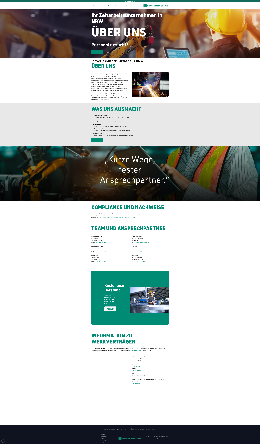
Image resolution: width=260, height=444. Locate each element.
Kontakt (103, 442)
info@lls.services (136, 370)
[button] (3, 441)
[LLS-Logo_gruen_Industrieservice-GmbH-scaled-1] (156, 6)
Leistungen (103, 436)
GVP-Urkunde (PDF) (104, 217)
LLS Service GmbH (136, 350)
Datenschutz (160, 442)
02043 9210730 (136, 366)
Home (103, 434)
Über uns (103, 440)
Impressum (153, 442)
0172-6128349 (136, 383)
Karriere (103, 438)
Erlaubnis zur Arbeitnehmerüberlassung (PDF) (123, 217)
